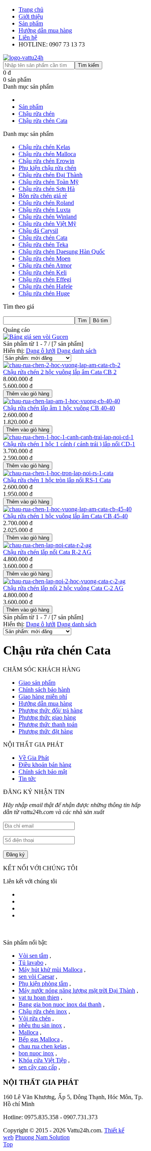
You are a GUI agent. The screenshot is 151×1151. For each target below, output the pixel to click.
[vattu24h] (23, 57)
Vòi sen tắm (33, 955)
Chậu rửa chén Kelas (44, 147)
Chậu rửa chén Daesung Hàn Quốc (62, 251)
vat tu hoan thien (39, 997)
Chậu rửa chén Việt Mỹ (47, 223)
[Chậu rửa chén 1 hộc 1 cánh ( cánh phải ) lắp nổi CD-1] (68, 437)
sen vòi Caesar (36, 976)
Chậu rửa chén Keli (43, 272)
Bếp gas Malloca (39, 1039)
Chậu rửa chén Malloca (47, 154)
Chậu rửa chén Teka (43, 244)
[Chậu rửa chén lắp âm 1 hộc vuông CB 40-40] (61, 401)
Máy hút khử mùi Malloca (50, 969)
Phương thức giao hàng (47, 717)
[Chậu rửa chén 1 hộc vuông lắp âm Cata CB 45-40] (67, 509)
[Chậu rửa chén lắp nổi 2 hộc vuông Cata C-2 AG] (64, 581)
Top (8, 1144)
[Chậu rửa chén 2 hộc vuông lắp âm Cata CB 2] (61, 365)
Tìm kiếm (88, 65)
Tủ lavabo (31, 962)
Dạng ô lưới (40, 350)
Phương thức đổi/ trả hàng (50, 710)
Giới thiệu (31, 16)
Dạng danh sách (76, 350)
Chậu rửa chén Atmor (45, 265)
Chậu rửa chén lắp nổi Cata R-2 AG (47, 552)
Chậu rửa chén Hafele (45, 286)
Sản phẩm (31, 23)
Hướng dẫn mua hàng (45, 30)
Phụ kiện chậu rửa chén (47, 168)
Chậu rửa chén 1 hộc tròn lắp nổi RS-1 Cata (57, 480)
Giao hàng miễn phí (43, 696)
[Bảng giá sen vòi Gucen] (35, 336)
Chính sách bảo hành (44, 689)
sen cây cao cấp (38, 1067)
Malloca (28, 1032)
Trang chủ (31, 9)
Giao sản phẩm (37, 682)
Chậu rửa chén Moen (44, 258)
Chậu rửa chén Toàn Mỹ (49, 182)
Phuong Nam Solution (42, 1137)
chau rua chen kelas (43, 1046)
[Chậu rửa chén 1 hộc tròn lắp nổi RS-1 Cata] (58, 473)
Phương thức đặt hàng (46, 731)
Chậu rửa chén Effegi (45, 279)
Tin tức (27, 778)
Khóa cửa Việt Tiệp (43, 1060)
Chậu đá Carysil (38, 230)
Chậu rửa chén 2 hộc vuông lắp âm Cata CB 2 (60, 372)
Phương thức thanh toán (48, 724)
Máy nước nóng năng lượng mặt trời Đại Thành (77, 990)
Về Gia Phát (34, 757)
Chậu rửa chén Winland (48, 216)
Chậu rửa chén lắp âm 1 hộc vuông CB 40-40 (59, 408)
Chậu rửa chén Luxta (44, 209)
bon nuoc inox (36, 1053)
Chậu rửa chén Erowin (46, 161)
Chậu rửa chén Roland (46, 202)
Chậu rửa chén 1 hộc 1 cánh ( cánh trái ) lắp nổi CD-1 (69, 444)
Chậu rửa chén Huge (44, 293)
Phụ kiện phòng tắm (43, 983)
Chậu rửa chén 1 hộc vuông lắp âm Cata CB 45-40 (65, 516)
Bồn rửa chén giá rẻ (43, 195)
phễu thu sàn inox (40, 1025)
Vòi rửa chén (35, 1018)
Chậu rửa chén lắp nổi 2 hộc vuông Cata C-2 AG (63, 588)
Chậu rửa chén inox (43, 1011)
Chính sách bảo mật (43, 771)
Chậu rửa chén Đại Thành (50, 175)
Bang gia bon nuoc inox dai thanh (60, 1004)
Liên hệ (28, 37)
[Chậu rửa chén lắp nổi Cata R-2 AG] (47, 545)
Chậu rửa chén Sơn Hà (47, 189)
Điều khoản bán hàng (45, 764)
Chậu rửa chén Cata (43, 237)
